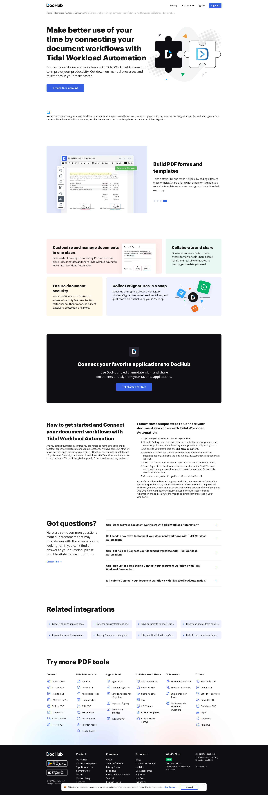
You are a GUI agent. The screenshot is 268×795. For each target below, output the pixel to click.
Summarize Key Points (179, 695)
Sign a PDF (117, 681)
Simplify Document (180, 687)
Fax (143, 699)
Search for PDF (208, 706)
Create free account (65, 88)
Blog (138, 759)
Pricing (173, 5)
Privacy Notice (113, 767)
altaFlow (140, 778)
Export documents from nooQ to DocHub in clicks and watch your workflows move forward (203, 623)
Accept (189, 787)
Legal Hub (111, 770)
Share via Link (148, 687)
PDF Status (147, 706)
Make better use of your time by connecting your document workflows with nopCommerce (203, 635)
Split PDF (86, 706)
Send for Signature (121, 687)
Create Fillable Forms (148, 720)
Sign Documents (84, 767)
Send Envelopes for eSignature (121, 695)
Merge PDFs (88, 712)
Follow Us (203, 766)
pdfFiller (140, 767)
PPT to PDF (58, 706)
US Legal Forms (144, 770)
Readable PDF (208, 699)
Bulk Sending (118, 718)
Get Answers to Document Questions (179, 706)
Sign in (201, 5)
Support (110, 778)
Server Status (83, 770)
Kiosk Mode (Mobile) (117, 711)
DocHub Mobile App (146, 763)
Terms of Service (114, 763)
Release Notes (113, 781)
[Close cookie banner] (203, 785)
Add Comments (149, 681)
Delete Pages (88, 730)
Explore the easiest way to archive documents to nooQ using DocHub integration (69, 635)
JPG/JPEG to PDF (60, 699)
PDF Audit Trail (208, 681)
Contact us (53, 561)
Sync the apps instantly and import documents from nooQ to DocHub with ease (114, 623)
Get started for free (134, 387)
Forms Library (83, 778)
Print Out (205, 724)
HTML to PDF (59, 718)
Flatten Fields (88, 699)
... (169, 787)
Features (186, 5)
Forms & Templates (86, 763)
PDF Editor (81, 759)
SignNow (140, 774)
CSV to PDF (58, 712)
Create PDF (87, 687)
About (109, 759)
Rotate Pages (88, 718)
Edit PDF (86, 681)
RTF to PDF (58, 724)
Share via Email (148, 693)
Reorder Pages (89, 724)
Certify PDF (206, 687)
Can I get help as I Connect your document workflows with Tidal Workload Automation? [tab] (151, 553)
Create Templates (150, 712)
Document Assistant (181, 681)
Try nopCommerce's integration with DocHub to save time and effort (114, 635)
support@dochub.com (205, 754)
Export (204, 712)
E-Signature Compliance (118, 774)
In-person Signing (120, 703)
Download (206, 718)
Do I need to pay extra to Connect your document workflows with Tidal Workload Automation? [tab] (156, 538)
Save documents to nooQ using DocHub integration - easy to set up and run (159, 623)
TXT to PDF (58, 687)
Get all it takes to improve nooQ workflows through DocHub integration (69, 623)
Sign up (215, 5)
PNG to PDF (58, 693)
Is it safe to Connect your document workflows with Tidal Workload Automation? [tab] (156, 581)
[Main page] (55, 5)
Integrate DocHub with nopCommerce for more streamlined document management (159, 635)
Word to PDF (58, 681)
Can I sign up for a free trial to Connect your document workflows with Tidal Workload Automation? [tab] (153, 568)
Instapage (141, 781)
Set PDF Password (210, 693)
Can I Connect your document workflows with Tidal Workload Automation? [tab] (152, 525)
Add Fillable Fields (90, 693)
